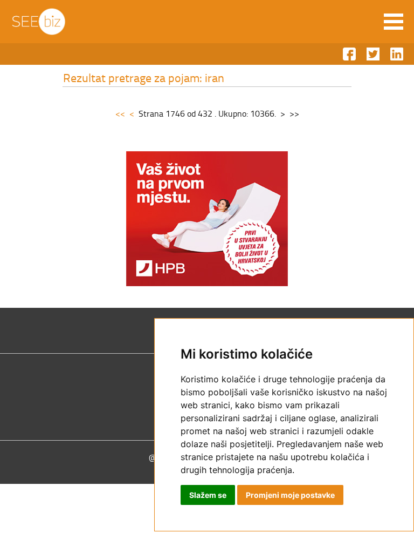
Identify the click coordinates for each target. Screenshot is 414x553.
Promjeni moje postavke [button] (290, 495)
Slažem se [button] (207, 495)
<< (120, 113)
